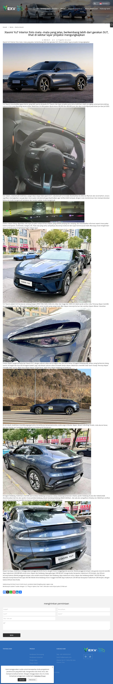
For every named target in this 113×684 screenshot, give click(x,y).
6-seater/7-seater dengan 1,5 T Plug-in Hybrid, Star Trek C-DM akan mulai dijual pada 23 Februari (38, 586)
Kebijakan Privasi (40, 676)
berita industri (19, 27)
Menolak (21, 680)
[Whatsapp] (90, 656)
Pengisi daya (33, 660)
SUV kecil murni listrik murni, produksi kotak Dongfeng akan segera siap (32, 584)
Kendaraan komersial (36, 657)
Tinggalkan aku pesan (64, 40)
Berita (11, 27)
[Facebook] (85, 656)
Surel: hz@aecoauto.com (63, 657)
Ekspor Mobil (34, 663)
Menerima (32, 680)
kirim (11, 635)
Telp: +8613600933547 (63, 654)
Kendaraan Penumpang (37, 654)
